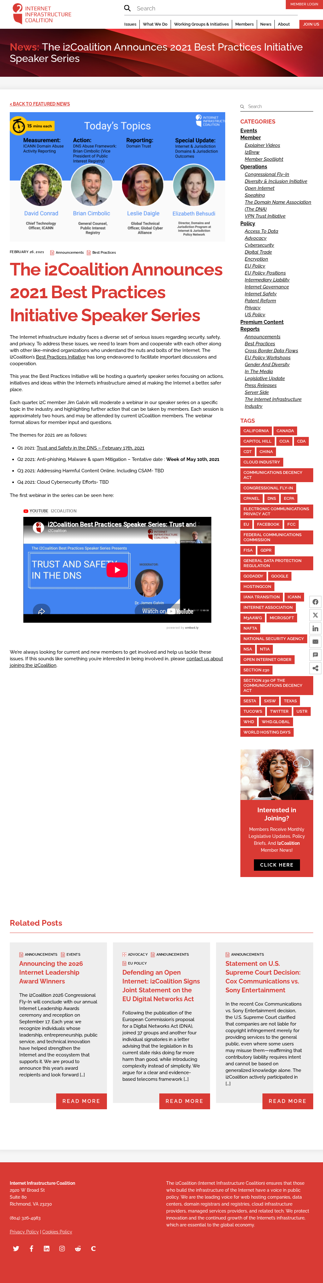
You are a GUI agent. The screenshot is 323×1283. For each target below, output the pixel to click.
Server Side (257, 392)
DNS (271, 498)
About (284, 24)
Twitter (279, 711)
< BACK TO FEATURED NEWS (40, 103)
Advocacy (256, 238)
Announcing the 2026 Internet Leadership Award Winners (51, 972)
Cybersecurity (259, 245)
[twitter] (16, 1247)
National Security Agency (274, 638)
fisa (248, 550)
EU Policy (255, 266)
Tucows (253, 711)
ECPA (289, 498)
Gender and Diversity (267, 364)
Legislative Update (265, 378)
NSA (248, 649)
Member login (304, 4)
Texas (290, 701)
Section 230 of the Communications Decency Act (273, 685)
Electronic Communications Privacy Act (276, 511)
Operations (253, 167)
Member (250, 138)
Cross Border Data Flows (271, 351)
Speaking (255, 195)
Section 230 (256, 670)
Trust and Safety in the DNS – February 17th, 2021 (90, 448)
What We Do (155, 24)
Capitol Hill (258, 441)
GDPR (266, 550)
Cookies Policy (57, 1231)
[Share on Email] (315, 642)
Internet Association (268, 607)
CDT (248, 451)
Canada (285, 430)
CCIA (284, 441)
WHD (249, 721)
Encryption (256, 259)
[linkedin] (47, 1247)
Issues (130, 24)
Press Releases (261, 385)
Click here (277, 865)
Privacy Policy (24, 1231)
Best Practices (104, 253)
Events (248, 131)
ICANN (294, 597)
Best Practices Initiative (61, 357)
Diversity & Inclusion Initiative (276, 181)
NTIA (265, 649)
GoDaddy (253, 576)
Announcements (70, 253)
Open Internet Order (267, 659)
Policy (247, 224)
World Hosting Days (267, 732)
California (256, 430)
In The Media (259, 371)
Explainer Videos (262, 145)
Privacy (253, 308)
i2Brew (252, 152)
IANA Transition (262, 597)
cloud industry (262, 462)
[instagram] (62, 1247)
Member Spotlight (264, 159)
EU (246, 524)
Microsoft (282, 617)
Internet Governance (267, 287)
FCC (291, 524)
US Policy (255, 315)
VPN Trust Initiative (265, 216)
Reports (250, 329)
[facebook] (31, 1247)
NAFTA (250, 628)
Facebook (268, 524)
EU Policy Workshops (268, 357)
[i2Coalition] (42, 15)
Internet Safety (261, 294)
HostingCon (257, 586)
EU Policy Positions (265, 273)
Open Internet (259, 188)
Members (244, 24)
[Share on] (315, 681)
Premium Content (262, 322)
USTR (302, 711)
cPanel (252, 498)
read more (81, 1101)
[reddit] (78, 1247)
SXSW (270, 701)
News (265, 24)
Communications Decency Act (273, 475)
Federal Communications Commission (273, 537)
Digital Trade (258, 252)
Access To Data (261, 231)
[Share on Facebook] (315, 602)
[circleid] (93, 1247)
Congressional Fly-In (267, 174)
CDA (301, 441)
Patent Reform (260, 301)
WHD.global (276, 721)
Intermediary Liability (267, 280)
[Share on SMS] (315, 655)
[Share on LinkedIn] (315, 628)
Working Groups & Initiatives (201, 24)
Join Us (311, 24)
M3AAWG (253, 617)
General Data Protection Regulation (273, 563)
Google (279, 576)
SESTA (250, 701)
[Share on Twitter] (315, 615)
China (266, 451)
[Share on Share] (315, 668)
